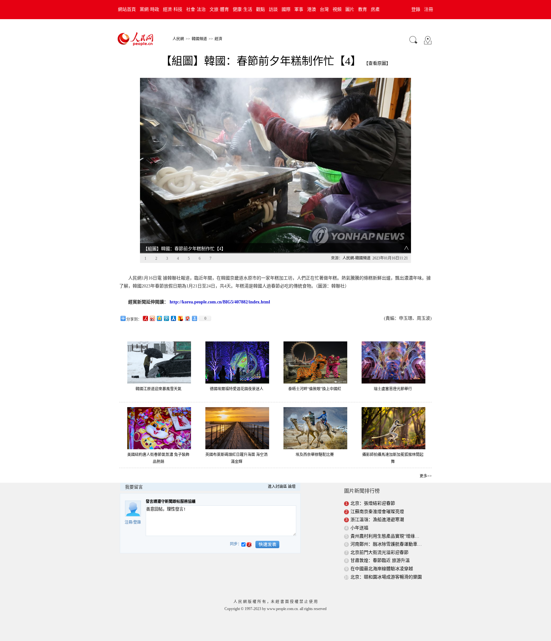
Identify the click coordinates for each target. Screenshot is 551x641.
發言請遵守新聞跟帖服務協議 (170, 501)
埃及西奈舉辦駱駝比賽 (315, 454)
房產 (375, 9)
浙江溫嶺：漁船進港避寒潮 (377, 519)
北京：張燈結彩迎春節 (373, 503)
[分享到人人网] (173, 318)
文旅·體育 (219, 9)
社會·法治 (196, 9)
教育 (362, 9)
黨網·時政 (149, 9)
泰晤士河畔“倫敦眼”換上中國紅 (314, 389)
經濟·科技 (172, 9)
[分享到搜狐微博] (180, 318)
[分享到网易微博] (187, 318)
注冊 (428, 9)
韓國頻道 (199, 39)
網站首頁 (127, 9)
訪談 (273, 9)
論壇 (292, 486)
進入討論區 (277, 486)
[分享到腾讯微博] (166, 318)
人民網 (178, 39)
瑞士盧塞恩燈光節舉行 (393, 389)
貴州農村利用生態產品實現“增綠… (384, 536)
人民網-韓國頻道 (356, 258)
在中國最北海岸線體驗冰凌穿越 (381, 568)
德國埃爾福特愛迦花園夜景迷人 (236, 389)
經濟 (218, 39)
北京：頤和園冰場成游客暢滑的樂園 (386, 577)
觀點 (260, 9)
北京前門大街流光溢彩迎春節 (379, 552)
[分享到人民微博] (145, 318)
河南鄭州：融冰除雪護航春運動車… (386, 544)
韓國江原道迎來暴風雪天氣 (158, 389)
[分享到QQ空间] (159, 318)
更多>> (426, 476)
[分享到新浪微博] (152, 318)
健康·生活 (242, 9)
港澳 (311, 9)
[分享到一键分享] (194, 318)
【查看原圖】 (377, 63)
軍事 (298, 9)
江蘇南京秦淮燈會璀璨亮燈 (377, 511)
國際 (286, 9)
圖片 (349, 9)
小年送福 (359, 527)
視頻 (337, 9)
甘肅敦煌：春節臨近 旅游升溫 (380, 560)
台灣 (324, 9)
